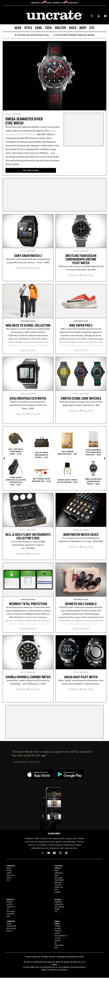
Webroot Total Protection (28, 603)
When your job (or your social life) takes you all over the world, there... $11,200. (81, 268)
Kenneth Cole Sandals (81, 603)
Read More (20, 267)
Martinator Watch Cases (81, 534)
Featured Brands (59, 881)
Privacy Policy (58, 932)
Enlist (9, 931)
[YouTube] (49, 853)
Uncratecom (38, 2)
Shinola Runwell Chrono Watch (28, 677)
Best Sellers (58, 876)
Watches (16, 114)
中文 (56, 911)
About (9, 923)
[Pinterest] (66, 853)
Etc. (8, 880)
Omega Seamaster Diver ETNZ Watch (24, 121)
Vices (73, 27)
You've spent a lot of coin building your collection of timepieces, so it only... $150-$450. (81, 540)
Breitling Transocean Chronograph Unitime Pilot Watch (81, 259)
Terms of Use (57, 927)
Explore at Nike (28, 350)
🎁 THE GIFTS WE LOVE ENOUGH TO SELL (32, 35)
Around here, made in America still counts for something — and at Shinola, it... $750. (28, 682)
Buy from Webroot (28, 628)
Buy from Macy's (81, 628)
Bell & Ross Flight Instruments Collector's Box (28, 536)
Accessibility (60, 935)
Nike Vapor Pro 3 (81, 325)
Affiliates (11, 928)
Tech (48, 27)
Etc (92, 27)
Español (58, 902)
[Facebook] (54, 853)
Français (58, 904)
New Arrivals (58, 871)
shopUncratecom (56, 2)
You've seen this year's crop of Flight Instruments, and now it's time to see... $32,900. (28, 544)
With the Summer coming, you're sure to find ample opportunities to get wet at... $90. (81, 403)
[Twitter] (43, 853)
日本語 (57, 909)
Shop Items (35, 267)
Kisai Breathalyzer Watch (28, 398)
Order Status (10, 903)
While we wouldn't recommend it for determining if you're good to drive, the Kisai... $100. (28, 405)
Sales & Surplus (58, 886)
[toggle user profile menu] (98, 16)
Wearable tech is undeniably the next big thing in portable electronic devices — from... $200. (28, 261)
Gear (18, 27)
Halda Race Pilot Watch (81, 677)
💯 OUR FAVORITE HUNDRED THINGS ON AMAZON (74, 35)
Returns (11, 911)
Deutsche (59, 906)
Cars (38, 27)
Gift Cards (57, 890)
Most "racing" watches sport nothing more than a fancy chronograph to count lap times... (81, 682)
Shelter (60, 27)
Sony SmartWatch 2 (28, 255)
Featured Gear (28, 321)
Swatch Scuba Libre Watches (81, 398)
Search (92, 16)
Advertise (11, 926)
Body (83, 27)
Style (28, 27)
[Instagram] (60, 853)
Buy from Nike (81, 350)
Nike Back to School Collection (28, 325)
